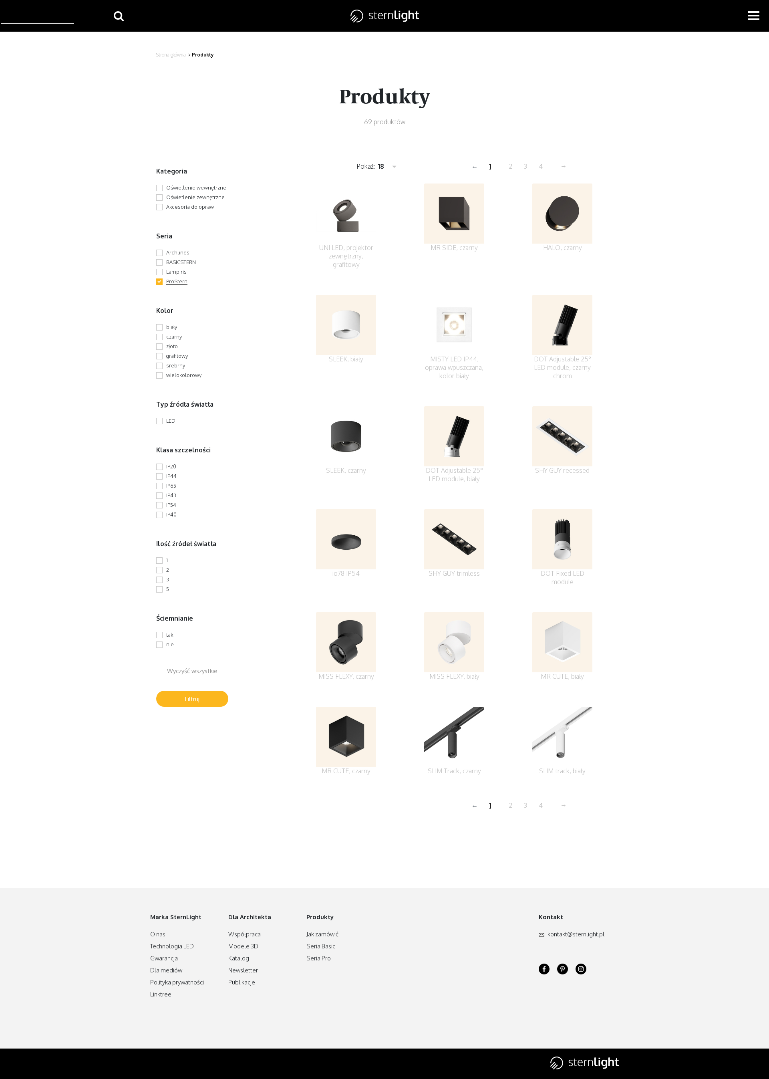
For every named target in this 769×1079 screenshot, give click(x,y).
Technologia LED (172, 946)
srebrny (175, 365)
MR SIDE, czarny (454, 248)
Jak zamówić (322, 934)
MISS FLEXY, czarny (346, 676)
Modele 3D (243, 946)
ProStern (176, 281)
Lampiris (176, 271)
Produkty (203, 55)
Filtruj (192, 699)
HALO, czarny (562, 248)
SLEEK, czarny (346, 470)
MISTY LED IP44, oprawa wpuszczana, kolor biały (454, 367)
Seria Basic (320, 946)
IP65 (171, 485)
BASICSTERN (181, 262)
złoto (172, 346)
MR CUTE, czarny (346, 771)
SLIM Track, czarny (454, 771)
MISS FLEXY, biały (454, 676)
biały (171, 327)
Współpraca (244, 934)
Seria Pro (318, 958)
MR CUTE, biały (562, 676)
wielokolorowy (183, 375)
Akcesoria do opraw (190, 207)
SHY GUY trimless (454, 573)
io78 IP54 (346, 573)
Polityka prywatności (177, 982)
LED (170, 420)
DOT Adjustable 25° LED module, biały (454, 474)
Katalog (238, 958)
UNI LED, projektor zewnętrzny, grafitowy (346, 256)
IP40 (171, 514)
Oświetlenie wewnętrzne (196, 187)
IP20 (171, 466)
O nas (157, 934)
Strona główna (171, 55)
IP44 (171, 476)
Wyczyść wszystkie (192, 671)
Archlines (177, 252)
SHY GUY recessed (562, 470)
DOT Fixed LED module (562, 577)
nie (170, 644)
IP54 (171, 505)
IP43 (171, 495)
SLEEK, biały (346, 359)
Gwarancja (164, 958)
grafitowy (177, 356)
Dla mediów (166, 970)
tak (169, 634)
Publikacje (241, 982)
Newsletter (243, 970)
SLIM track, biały (562, 771)
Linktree (160, 994)
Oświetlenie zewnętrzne (195, 197)
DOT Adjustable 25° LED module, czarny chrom (562, 367)
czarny (174, 336)
